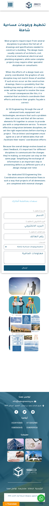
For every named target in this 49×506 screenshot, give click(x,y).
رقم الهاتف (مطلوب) (37, 232)
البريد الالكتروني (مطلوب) (35, 222)
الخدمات (42, 243)
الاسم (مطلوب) (39, 211)
